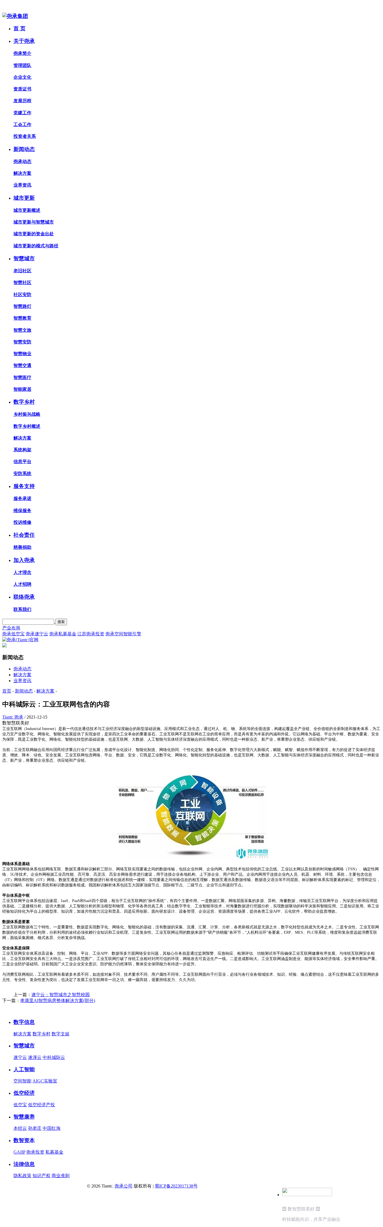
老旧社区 (22, 270)
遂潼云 (34, 1057)
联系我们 (22, 609)
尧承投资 (35, 1152)
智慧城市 (24, 258)
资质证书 (22, 89)
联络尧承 (24, 597)
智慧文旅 (22, 330)
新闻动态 (24, 149)
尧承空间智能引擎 (123, 633)
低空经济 (24, 1093)
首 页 (19, 28)
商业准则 (61, 1175)
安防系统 (22, 473)
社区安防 (22, 294)
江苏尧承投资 (90, 633)
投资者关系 (24, 136)
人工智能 (24, 1069)
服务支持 (24, 486)
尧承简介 (22, 53)
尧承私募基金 (62, 633)
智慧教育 (22, 318)
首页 (6, 691)
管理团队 (22, 65)
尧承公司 (124, 1186)
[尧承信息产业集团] (15, 16)
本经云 (20, 1128)
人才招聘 (22, 584)
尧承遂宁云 (37, 633)
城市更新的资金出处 (33, 233)
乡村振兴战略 (26, 414)
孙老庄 (34, 1128)
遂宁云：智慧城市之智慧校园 (60, 994)
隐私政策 (22, 1175)
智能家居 (22, 389)
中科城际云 (54, 1057)
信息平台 (22, 461)
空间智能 (22, 1081)
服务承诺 (22, 498)
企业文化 (22, 77)
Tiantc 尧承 (12, 717)
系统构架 (22, 449)
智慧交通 (22, 365)
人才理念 (22, 572)
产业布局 (11, 628)
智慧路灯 (22, 306)
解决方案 (22, 173)
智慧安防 (22, 342)
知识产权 (41, 1175)
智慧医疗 (22, 377)
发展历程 (22, 100)
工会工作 (22, 124)
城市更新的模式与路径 (35, 245)
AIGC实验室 (45, 1081)
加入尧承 (24, 560)
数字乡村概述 (26, 426)
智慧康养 (24, 1117)
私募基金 (54, 1152)
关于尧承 (24, 41)
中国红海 (52, 1128)
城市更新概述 (26, 210)
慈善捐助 (22, 547)
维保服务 (22, 510)
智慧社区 (22, 282)
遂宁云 (20, 1057)
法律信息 (24, 1164)
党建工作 (22, 112)
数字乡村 (24, 402)
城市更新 (24, 198)
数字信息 (24, 1022)
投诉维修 (22, 522)
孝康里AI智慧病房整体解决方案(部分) (57, 1000)
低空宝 (20, 1104)
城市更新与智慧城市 (33, 222)
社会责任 (24, 535)
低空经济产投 (41, 1104)
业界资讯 (22, 185)
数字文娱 (61, 1033)
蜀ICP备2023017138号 (176, 1186)
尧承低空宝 (13, 633)
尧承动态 (22, 161)
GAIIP (19, 1152)
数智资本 (24, 1140)
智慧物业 (22, 353)
